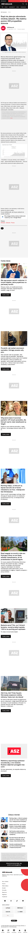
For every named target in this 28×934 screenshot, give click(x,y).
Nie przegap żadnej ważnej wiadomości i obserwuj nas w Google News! (15, 216)
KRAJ (18, 7)
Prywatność (4, 896)
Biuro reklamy (5, 881)
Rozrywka (4, 890)
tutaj (11, 118)
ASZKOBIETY (12, 7)
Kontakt (4, 888)
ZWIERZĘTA (23, 7)
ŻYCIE (6, 7)
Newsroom (4, 892)
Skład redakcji (5, 885)
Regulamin (4, 894)
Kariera (3, 883)
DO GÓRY (13, 920)
